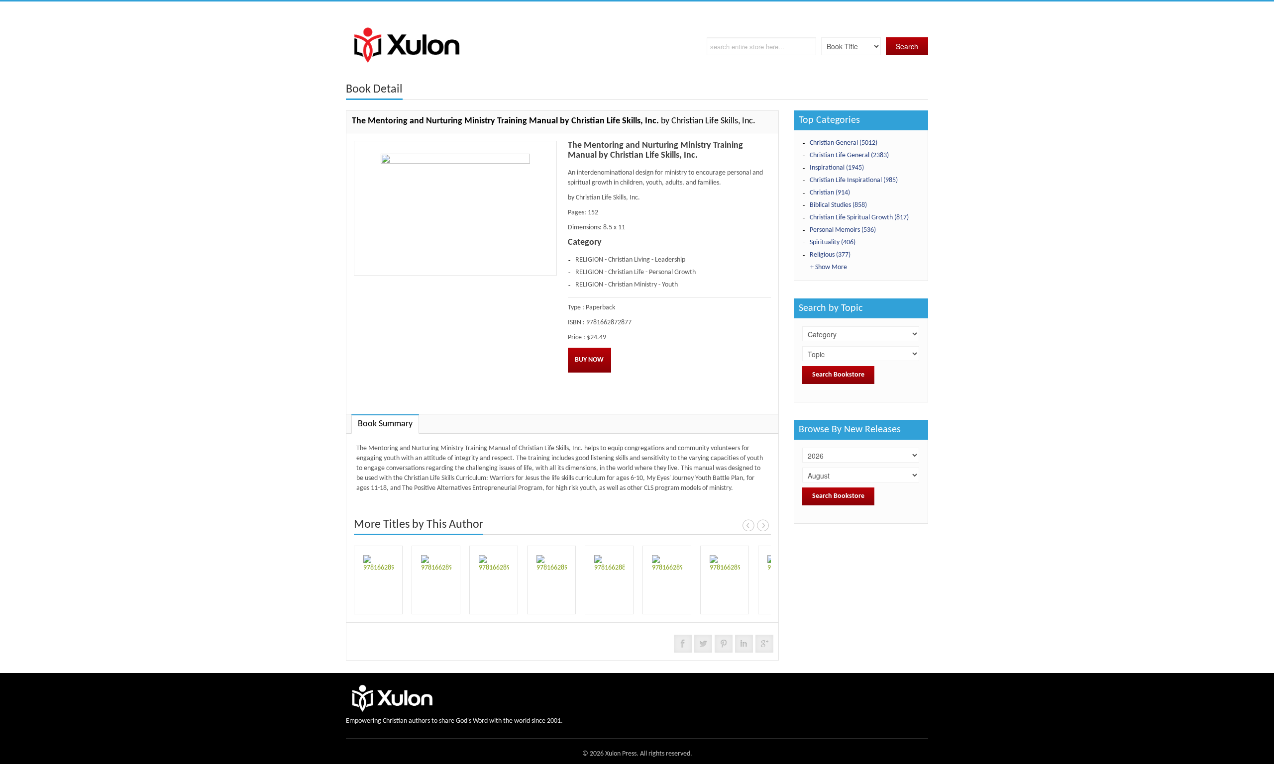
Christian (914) (830, 192)
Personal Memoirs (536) (843, 230)
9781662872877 (609, 322)
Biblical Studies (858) (838, 205)
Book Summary (385, 424)
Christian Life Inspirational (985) (854, 180)
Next (763, 525)
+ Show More (828, 267)
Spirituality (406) (832, 242)
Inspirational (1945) (837, 168)
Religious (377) (830, 255)
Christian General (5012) (843, 143)
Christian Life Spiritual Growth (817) (859, 217)
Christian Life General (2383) (849, 155)
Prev (748, 525)
